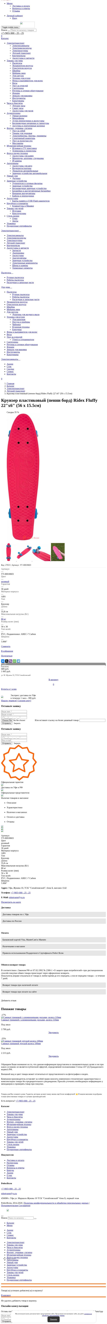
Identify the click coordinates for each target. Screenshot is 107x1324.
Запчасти (16, 250)
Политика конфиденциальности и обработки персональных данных (56, 1203)
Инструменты (18, 98)
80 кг (3, 619)
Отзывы (16, 11)
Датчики (16, 178)
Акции (10, 364)
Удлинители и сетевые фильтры (27, 183)
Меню (10, 3)
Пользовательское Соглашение (15, 1205)
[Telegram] (18, 661)
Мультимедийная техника (19, 146)
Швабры (16, 70)
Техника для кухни (21, 78)
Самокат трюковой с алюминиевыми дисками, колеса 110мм (30, 1020)
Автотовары (12, 163)
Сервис (10, 371)
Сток (9, 366)
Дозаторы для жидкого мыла (25, 314)
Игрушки (16, 211)
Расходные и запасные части (20, 282)
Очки (14, 218)
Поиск (4, 30)
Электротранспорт (15, 43)
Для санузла (18, 75)
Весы (14, 83)
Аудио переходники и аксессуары (28, 121)
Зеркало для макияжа (22, 95)
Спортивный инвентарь (23, 138)
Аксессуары (12, 198)
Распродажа (12, 1163)
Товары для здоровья (22, 133)
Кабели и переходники (23, 196)
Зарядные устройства (17, 181)
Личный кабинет (15, 15)
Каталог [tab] (10, 1223)
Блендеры (17, 329)
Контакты (11, 374)
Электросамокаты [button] (10, 359)
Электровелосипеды (22, 48)
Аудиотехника (13, 113)
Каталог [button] (5, 38)
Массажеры (17, 143)
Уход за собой (18, 131)
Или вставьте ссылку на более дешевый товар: (57, 720)
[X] (6, 661)
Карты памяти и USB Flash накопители (31, 201)
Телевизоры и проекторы (24, 151)
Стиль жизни (13, 216)
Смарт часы (17, 108)
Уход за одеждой (20, 85)
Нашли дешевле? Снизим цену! (16, 700)
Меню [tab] (10, 1225)
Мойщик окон (19, 73)
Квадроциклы (18, 55)
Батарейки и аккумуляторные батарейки (31, 191)
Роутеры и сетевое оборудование (27, 90)
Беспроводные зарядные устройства (29, 188)
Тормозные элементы (22, 268)
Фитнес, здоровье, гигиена (19, 128)
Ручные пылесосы (15, 277)
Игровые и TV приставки (24, 148)
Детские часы (18, 106)
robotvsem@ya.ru (17, 897)
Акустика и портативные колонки (28, 126)
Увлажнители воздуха (22, 65)
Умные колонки (19, 116)
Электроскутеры (20, 50)
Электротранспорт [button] (10, 230)
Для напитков (18, 319)
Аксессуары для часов (22, 111)
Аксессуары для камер (23, 156)
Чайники (16, 324)
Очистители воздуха (22, 68)
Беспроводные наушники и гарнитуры (30, 123)
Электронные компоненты (25, 263)
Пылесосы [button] (6, 273)
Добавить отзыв (8, 1000)
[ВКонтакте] (2, 661)
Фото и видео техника (17, 153)
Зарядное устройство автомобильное (29, 173)
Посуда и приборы (21, 322)
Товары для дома (15, 60)
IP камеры (17, 161)
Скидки (10, 369)
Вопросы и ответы (21, 8)
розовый (5, 581)
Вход (14, 18)
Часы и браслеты (15, 103)
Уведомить (53, 1032)
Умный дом (12, 176)
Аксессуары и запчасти (23, 58)
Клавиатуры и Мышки (23, 206)
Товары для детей (15, 208)
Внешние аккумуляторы (23, 193)
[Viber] (10, 661)
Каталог (10, 386)
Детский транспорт (21, 53)
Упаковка (11, 223)
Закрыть (17, 723)
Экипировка (18, 253)
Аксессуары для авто (22, 166)
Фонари (16, 93)
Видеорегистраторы (21, 168)
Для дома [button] (5, 287)
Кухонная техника (21, 327)
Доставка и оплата (21, 6)
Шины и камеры (20, 265)
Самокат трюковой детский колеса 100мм (21, 1043)
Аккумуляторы (19, 258)
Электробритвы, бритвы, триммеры (29, 136)
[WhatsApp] (14, 661)
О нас (9, 1175)
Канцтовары (18, 101)
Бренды (10, 1170)
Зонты (15, 221)
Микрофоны (18, 118)
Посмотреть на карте (11, 902)
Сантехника (18, 88)
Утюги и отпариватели (23, 339)
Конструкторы (19, 213)
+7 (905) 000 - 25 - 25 (12, 33)
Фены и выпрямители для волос (27, 80)
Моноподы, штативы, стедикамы (28, 158)
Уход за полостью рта (22, 141)
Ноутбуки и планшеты (17, 203)
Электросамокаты (20, 45)
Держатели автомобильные (25, 171)
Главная (10, 383)
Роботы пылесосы (15, 280)
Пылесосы (17, 63)
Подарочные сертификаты (19, 226)
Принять (53, 1319)
